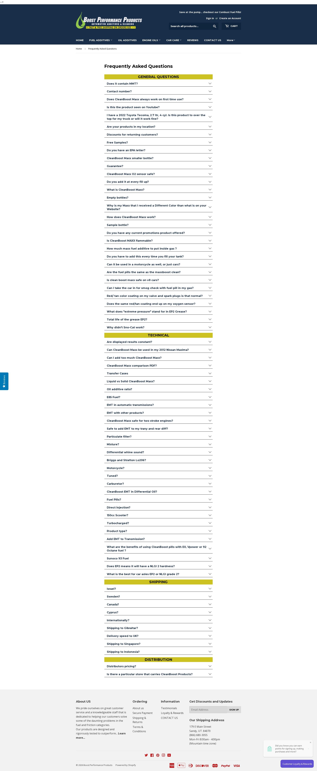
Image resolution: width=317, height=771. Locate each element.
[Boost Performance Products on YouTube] (169, 755)
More (230, 40)
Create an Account (230, 18)
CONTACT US (212, 40)
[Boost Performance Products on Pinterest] (157, 755)
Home (79, 48)
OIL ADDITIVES (127, 40)
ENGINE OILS (150, 40)
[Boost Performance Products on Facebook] (152, 755)
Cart (234, 26)
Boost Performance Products (98, 765)
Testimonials (169, 708)
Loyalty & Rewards (172, 713)
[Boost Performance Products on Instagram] (163, 755)
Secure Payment (143, 713)
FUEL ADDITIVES (99, 40)
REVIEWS (192, 40)
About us (138, 708)
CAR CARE (173, 40)
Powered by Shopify (126, 765)
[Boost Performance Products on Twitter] (146, 755)
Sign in (210, 18)
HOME (80, 40)
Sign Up (234, 709)
